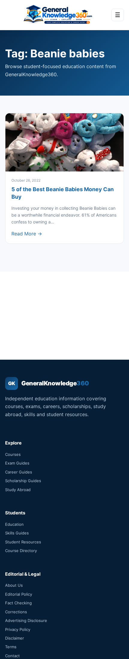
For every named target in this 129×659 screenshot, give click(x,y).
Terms (10, 646)
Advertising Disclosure (26, 620)
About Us (14, 585)
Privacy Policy (17, 629)
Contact (12, 655)
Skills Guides (17, 533)
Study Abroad (18, 489)
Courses (13, 454)
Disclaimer (14, 638)
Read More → (26, 234)
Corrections (16, 611)
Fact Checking (18, 602)
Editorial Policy (18, 594)
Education (14, 524)
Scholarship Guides (23, 480)
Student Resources (23, 542)
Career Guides (18, 472)
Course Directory (21, 550)
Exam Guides (17, 463)
